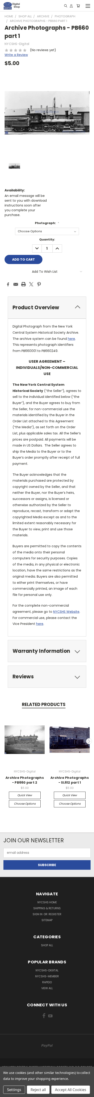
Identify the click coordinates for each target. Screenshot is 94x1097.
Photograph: (47, 223)
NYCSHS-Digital (47, 970)
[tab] (47, 307)
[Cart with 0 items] (78, 6)
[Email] (15, 284)
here (71, 338)
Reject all (38, 1089)
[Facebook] (8, 284)
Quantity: (47, 239)
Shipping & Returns (47, 908)
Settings (14, 1089)
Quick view (24, 795)
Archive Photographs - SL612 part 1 (69, 780)
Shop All (47, 945)
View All (47, 988)
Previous (5, 741)
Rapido (47, 982)
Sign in (38, 914)
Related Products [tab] (43, 704)
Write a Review (16, 55)
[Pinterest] (39, 284)
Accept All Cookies (70, 1089)
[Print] (23, 284)
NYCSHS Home (47, 902)
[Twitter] (31, 284)
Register (55, 914)
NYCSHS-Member (47, 976)
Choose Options (25, 804)
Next (89, 741)
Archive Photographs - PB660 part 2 (24, 780)
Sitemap (47, 920)
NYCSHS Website (66, 611)
